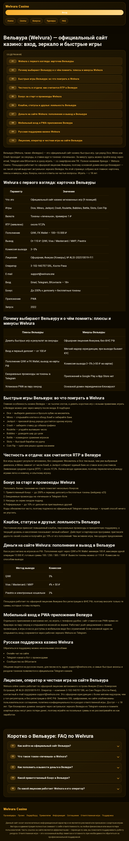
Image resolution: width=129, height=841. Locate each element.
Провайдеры (9, 815)
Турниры (51, 21)
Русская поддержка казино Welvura (39, 131)
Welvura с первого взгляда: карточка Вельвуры (46, 61)
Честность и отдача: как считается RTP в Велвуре (47, 87)
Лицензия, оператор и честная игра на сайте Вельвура (50, 140)
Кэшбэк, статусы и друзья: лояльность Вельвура (47, 105)
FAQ (64, 21)
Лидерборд (31, 815)
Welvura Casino (17, 6)
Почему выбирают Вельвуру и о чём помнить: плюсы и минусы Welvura (60, 70)
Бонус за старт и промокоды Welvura (40, 96)
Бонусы (36, 21)
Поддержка (107, 815)
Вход (64, 12)
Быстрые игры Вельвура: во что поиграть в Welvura (48, 78)
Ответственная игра (90, 815)
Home (11, 21)
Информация (59, 815)
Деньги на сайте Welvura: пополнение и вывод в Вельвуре (52, 114)
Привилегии (45, 815)
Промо (21, 815)
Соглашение (73, 815)
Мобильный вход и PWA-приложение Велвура (45, 122)
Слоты (23, 21)
